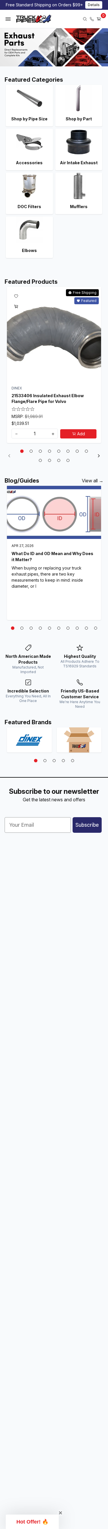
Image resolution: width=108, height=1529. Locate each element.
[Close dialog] (98, 732)
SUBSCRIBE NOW (54, 801)
